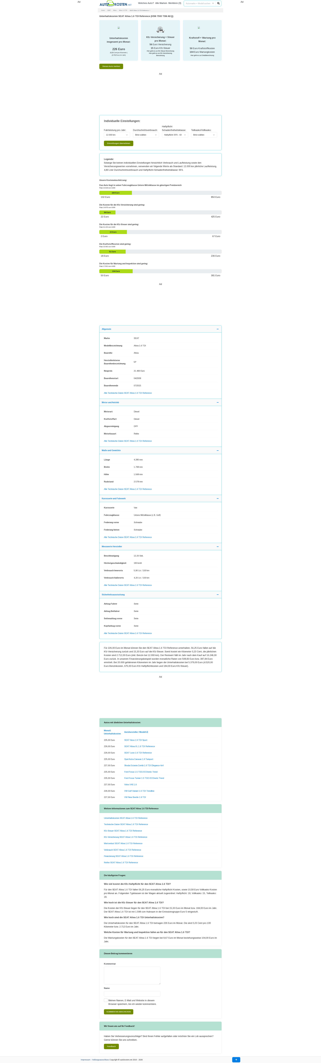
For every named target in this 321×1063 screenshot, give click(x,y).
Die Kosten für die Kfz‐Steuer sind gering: (119, 224)
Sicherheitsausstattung (113, 595)
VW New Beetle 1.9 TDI (135, 797)
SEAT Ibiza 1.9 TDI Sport (135, 740)
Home (103, 10)
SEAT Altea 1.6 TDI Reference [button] (139, 10)
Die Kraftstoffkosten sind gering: (115, 244)
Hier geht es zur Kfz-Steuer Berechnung (160, 51)
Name (107, 988)
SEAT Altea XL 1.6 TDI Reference (139, 746)
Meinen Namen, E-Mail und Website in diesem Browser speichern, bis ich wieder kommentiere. (132, 1002)
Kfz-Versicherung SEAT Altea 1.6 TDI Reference (125, 837)
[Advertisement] (79, 41)
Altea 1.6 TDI (123, 10)
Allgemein (106, 329)
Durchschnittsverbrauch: (145, 130)
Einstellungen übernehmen (118, 143)
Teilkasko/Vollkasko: (201, 130)
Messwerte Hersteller (112, 546)
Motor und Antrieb (110, 402)
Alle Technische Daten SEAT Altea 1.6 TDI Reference (128, 393)
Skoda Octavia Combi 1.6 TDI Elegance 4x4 (144, 765)
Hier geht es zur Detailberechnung (202, 55)
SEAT (109, 10)
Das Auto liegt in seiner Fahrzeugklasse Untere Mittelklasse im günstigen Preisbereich (140, 185)
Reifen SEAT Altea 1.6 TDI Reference (121, 863)
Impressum (85, 1060)
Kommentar (110, 964)
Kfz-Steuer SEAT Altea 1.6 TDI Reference (123, 831)
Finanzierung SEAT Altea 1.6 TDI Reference (123, 856)
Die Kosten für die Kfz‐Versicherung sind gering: (122, 205)
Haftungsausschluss (100, 1060)
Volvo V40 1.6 (130, 784)
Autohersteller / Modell (135, 732)
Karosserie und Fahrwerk (114, 498)
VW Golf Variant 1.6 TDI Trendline (139, 791)
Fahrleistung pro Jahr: (115, 130)
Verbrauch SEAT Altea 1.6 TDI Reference (122, 850)
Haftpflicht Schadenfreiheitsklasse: (174, 128)
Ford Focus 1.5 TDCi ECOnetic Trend (140, 772)
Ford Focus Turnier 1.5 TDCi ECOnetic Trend (144, 778)
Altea (114, 10)
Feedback (111, 1046)
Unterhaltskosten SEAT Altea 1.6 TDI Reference (125, 818)
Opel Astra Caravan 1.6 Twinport (138, 759)
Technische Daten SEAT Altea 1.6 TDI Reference (126, 824)
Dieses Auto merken (111, 66)
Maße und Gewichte (111, 450)
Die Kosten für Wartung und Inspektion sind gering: (123, 264)
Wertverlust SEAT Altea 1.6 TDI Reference (123, 843)
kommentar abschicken (119, 1012)
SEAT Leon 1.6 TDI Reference (138, 753)
